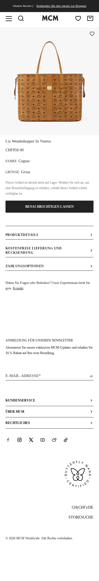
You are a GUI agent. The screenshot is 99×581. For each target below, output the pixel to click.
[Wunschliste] (78, 18)
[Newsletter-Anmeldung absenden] (91, 376)
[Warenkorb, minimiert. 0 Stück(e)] (90, 18)
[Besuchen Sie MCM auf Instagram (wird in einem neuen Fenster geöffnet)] (19, 439)
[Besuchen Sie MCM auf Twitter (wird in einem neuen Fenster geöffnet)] (31, 439)
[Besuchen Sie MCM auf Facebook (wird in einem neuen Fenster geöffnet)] (8, 439)
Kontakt (18, 288)
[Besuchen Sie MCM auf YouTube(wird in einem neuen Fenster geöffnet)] (42, 439)
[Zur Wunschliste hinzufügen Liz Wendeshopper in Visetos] (92, 34)
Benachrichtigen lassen (49, 207)
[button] (49, 80)
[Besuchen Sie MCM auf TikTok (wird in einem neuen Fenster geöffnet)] (65, 439)
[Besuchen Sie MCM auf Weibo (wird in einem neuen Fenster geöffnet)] (54, 439)
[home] (50, 19)
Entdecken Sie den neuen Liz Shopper (61, 5)
